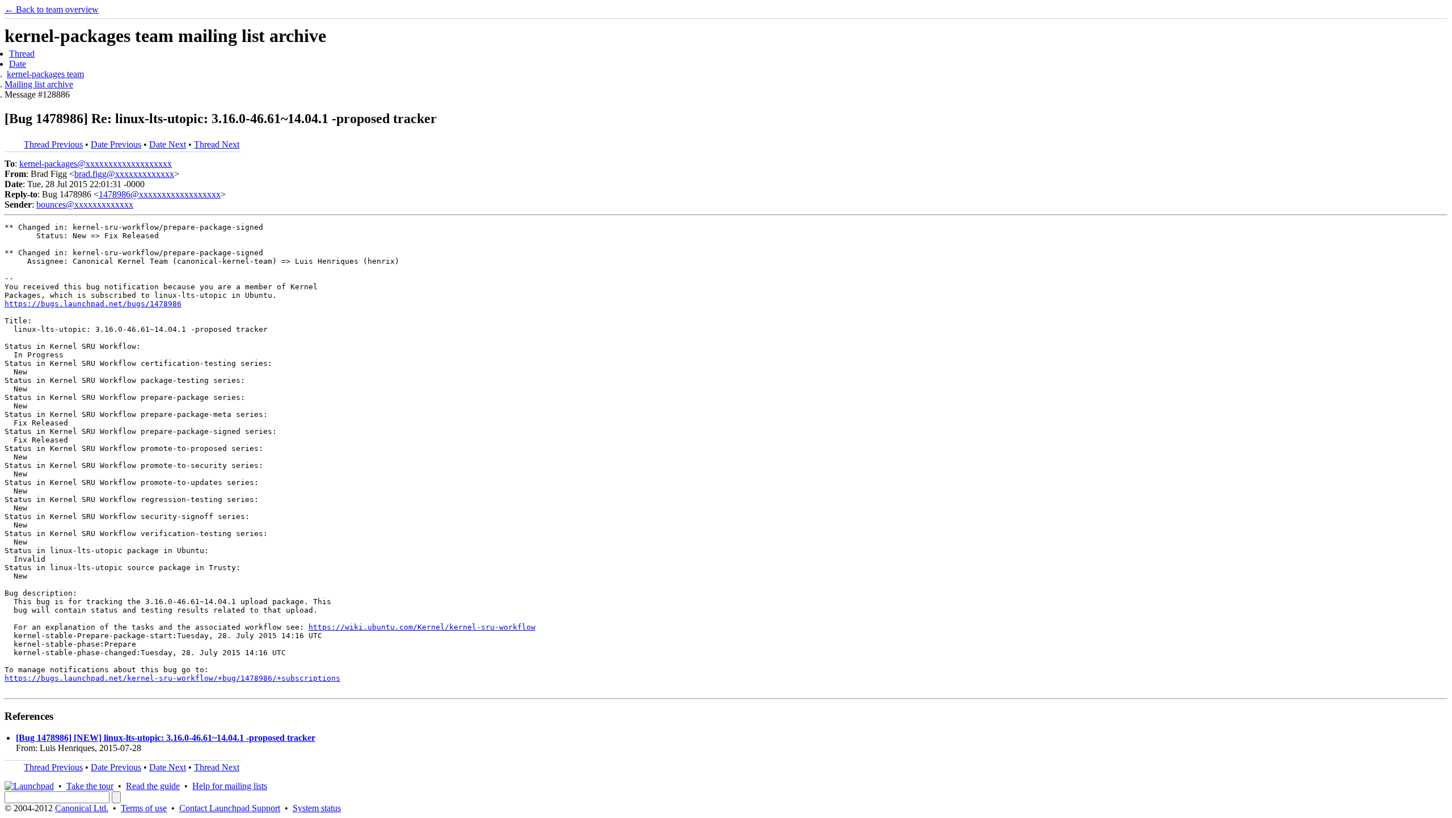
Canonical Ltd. (81, 808)
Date (17, 64)
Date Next (167, 144)
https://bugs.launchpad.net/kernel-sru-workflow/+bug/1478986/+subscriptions (172, 678)
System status (317, 808)
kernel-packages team (45, 74)
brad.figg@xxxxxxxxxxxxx (124, 174)
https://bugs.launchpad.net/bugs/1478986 (93, 304)
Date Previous (116, 144)
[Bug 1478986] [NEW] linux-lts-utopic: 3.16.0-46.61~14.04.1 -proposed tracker (165, 738)
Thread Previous (53, 144)
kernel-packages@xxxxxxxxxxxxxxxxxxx (95, 163)
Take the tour (89, 786)
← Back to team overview (52, 9)
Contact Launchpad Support (229, 808)
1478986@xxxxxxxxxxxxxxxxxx (160, 194)
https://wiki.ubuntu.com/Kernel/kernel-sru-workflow (422, 627)
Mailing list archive (39, 84)
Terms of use (144, 808)
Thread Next (216, 144)
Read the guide (153, 786)
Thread (22, 53)
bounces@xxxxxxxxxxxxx (84, 204)
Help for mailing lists (229, 786)
